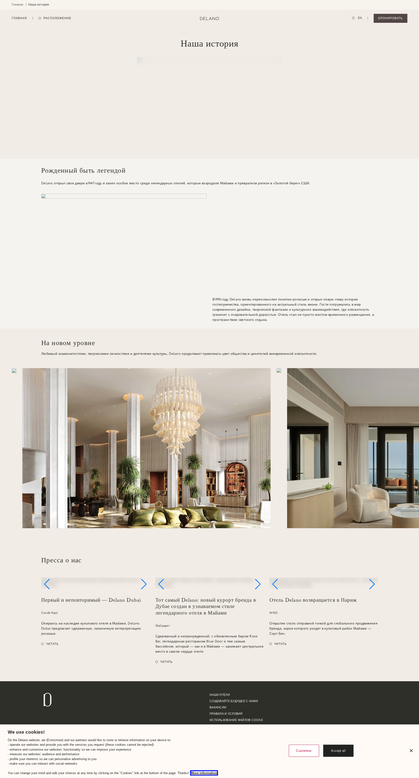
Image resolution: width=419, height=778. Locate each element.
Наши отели (220, 695)
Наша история (38, 4)
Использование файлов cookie (236, 720)
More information (204, 773)
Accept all (338, 751)
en (359, 18)
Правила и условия (226, 714)
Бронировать (390, 18)
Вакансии (218, 707)
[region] (209, 751)
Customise (303, 751)
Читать (52, 644)
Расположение (57, 18)
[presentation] (209, 448)
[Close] (411, 750)
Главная (18, 4)
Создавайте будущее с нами (234, 701)
